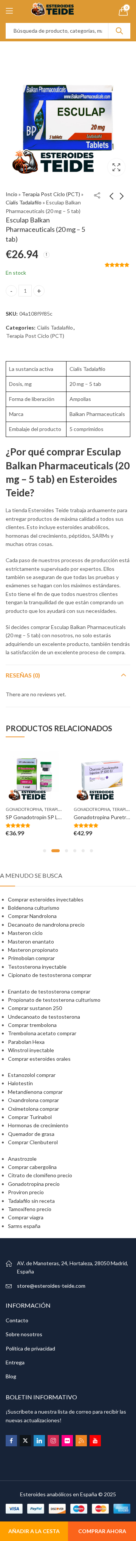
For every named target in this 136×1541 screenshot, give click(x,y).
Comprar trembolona (32, 1025)
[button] (44, 850)
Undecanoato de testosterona (44, 1016)
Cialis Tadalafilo (24, 202)
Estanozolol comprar (32, 1075)
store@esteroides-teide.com (51, 1285)
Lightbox (116, 167)
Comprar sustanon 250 (35, 1008)
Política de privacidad (30, 1348)
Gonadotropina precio (34, 1184)
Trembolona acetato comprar (42, 1033)
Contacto (17, 1320)
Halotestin (20, 1083)
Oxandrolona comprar (33, 1100)
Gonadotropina (24, 809)
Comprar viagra (25, 1217)
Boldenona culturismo (33, 907)
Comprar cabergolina (32, 1167)
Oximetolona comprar (33, 1108)
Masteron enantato (31, 941)
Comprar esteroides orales (39, 1059)
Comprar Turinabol (30, 1117)
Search (119, 31)
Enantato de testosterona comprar (49, 991)
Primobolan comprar (31, 958)
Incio (11, 194)
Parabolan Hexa (26, 1042)
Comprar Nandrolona (32, 916)
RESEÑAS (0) (23, 675)
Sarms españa (24, 1226)
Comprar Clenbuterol (33, 1142)
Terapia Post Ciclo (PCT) (51, 194)
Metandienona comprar (35, 1092)
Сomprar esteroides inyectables (45, 899)
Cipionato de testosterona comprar (49, 975)
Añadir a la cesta (34, 1531)
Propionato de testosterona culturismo (54, 1000)
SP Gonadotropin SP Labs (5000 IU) (47, 817)
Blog (11, 1376)
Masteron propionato (33, 950)
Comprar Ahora (102, 1531)
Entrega (15, 1362)
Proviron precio (26, 1192)
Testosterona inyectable (37, 966)
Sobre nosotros (24, 1334)
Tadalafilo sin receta (31, 1201)
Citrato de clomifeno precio (40, 1175)
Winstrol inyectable (31, 1050)
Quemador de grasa (31, 1134)
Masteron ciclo (25, 933)
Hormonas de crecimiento (38, 1125)
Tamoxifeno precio (29, 1209)
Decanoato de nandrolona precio (46, 924)
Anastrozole (22, 1158)
